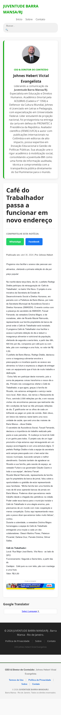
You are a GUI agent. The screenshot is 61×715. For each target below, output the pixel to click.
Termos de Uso (16, 680)
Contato (40, 19)
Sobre (29, 19)
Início (19, 19)
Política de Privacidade (17, 641)
